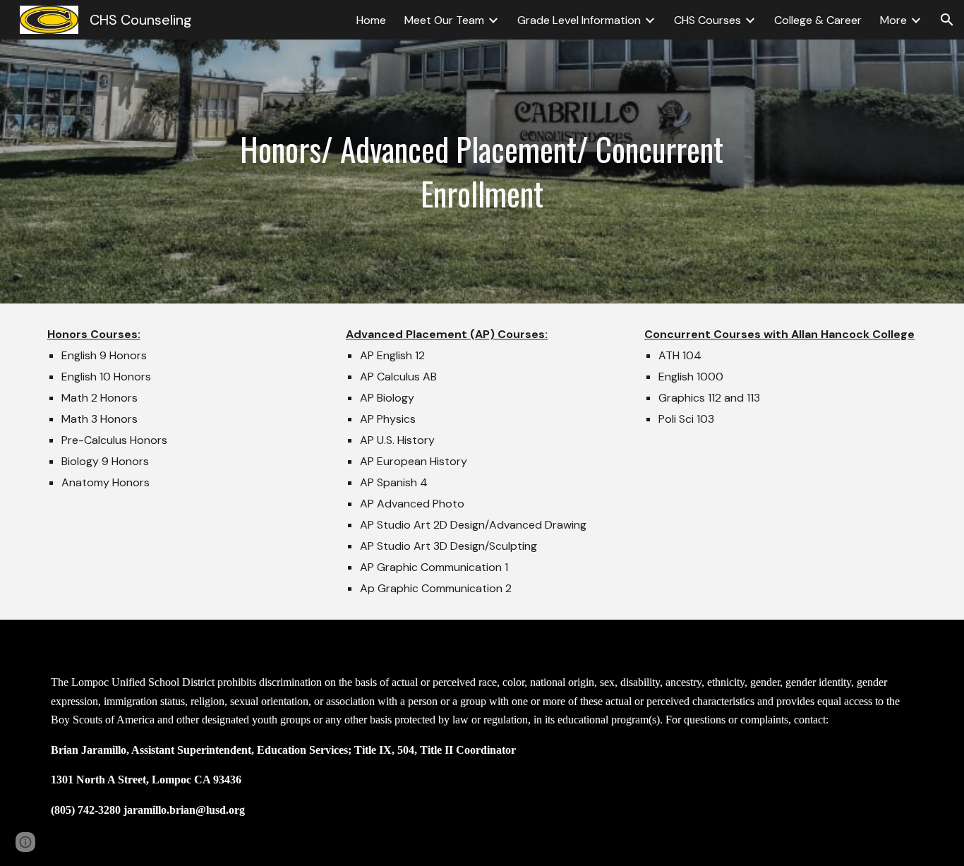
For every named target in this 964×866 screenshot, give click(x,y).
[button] (947, 20)
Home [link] (371, 20)
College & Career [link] (818, 20)
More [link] (893, 20)
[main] (482, 171)
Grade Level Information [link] (579, 20)
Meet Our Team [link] (444, 20)
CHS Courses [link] (707, 20)
